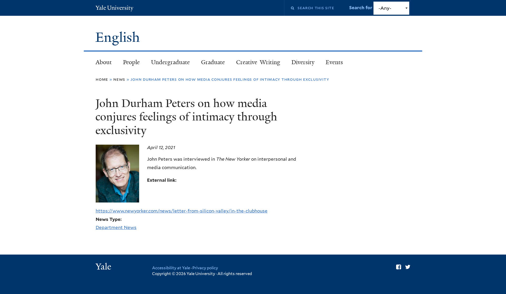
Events (334, 62)
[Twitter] (407, 267)
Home (102, 79)
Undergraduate (170, 62)
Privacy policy (205, 268)
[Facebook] (398, 267)
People (131, 62)
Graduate (213, 62)
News (119, 79)
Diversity (302, 62)
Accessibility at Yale (171, 268)
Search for (361, 7)
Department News (116, 227)
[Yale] (104, 267)
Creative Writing (258, 62)
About (104, 62)
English (119, 37)
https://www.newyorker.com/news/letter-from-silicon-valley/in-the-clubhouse (181, 211)
